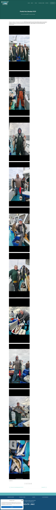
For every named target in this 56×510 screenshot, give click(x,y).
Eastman (33, 14)
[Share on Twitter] (26, 483)
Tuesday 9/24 (43, 487)
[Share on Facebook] (25, 483)
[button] (22, 500)
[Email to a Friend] (28, 483)
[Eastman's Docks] (5, 3)
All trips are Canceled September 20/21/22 (16, 487)
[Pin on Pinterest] (29, 483)
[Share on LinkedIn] (31, 483)
